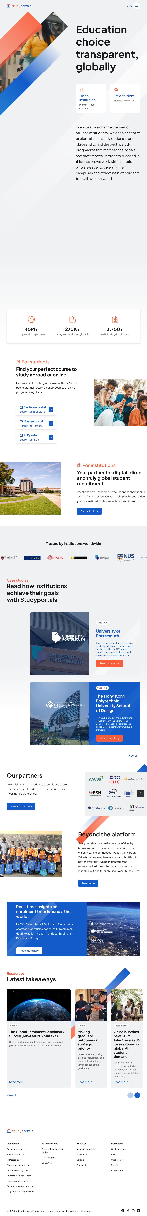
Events (114, 1165)
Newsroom (81, 1154)
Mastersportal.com (16, 1154)
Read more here (29, 950)
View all (132, 755)
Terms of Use (72, 1211)
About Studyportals (85, 1149)
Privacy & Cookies (55, 1211)
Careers (80, 1159)
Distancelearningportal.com (20, 1170)
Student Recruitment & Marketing (52, 1150)
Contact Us (81, 1165)
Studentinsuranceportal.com (20, 1186)
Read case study (110, 663)
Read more (88, 883)
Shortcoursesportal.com (18, 1165)
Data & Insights (48, 1157)
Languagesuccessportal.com (21, 1191)
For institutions (89, 511)
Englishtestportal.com (17, 1181)
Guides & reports (119, 1149)
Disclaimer (85, 1211)
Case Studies (117, 1159)
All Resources (117, 1170)
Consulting (47, 1162)
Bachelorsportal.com (17, 1149)
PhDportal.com (14, 1159)
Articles (114, 1154)
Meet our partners (21, 806)
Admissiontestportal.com (19, 1175)
